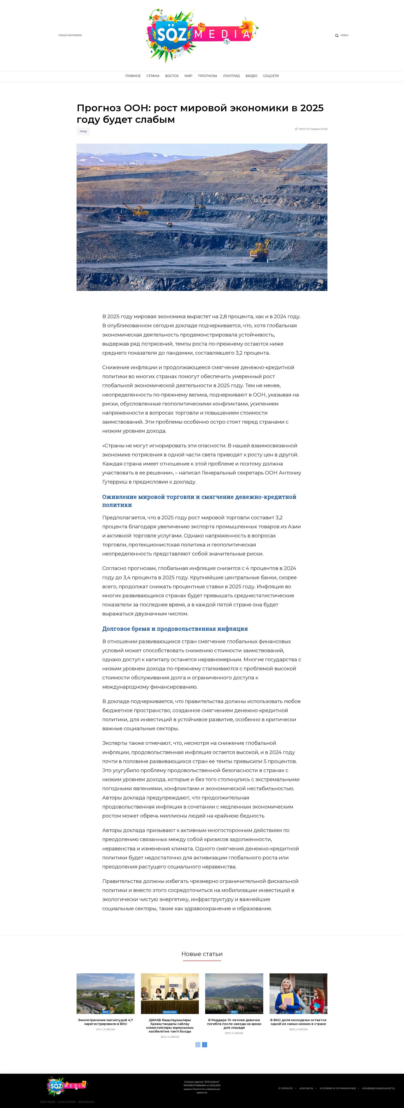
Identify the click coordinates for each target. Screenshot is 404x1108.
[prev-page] (198, 1044)
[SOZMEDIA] (202, 35)
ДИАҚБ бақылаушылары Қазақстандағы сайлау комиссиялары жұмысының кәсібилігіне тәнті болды (170, 1025)
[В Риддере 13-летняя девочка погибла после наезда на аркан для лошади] (234, 993)
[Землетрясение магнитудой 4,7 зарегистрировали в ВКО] (106, 993)
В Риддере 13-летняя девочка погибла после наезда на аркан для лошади (234, 1024)
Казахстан (170, 1012)
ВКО (105, 1012)
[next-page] (204, 1044)
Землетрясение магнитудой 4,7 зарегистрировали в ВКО (105, 1022)
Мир (83, 131)
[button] (340, 35)
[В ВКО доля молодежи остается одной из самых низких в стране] (299, 993)
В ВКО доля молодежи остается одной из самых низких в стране (298, 1022)
